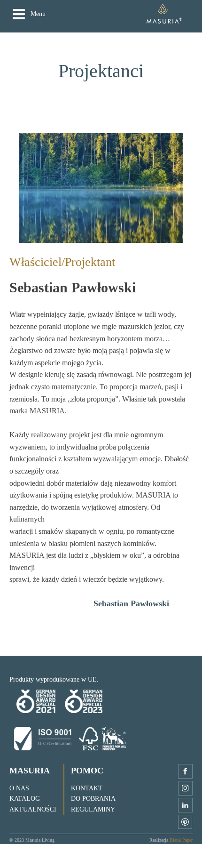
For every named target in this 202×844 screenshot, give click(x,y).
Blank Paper (181, 840)
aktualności (32, 809)
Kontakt (86, 788)
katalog (24, 798)
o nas (19, 788)
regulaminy (93, 809)
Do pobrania (93, 798)
